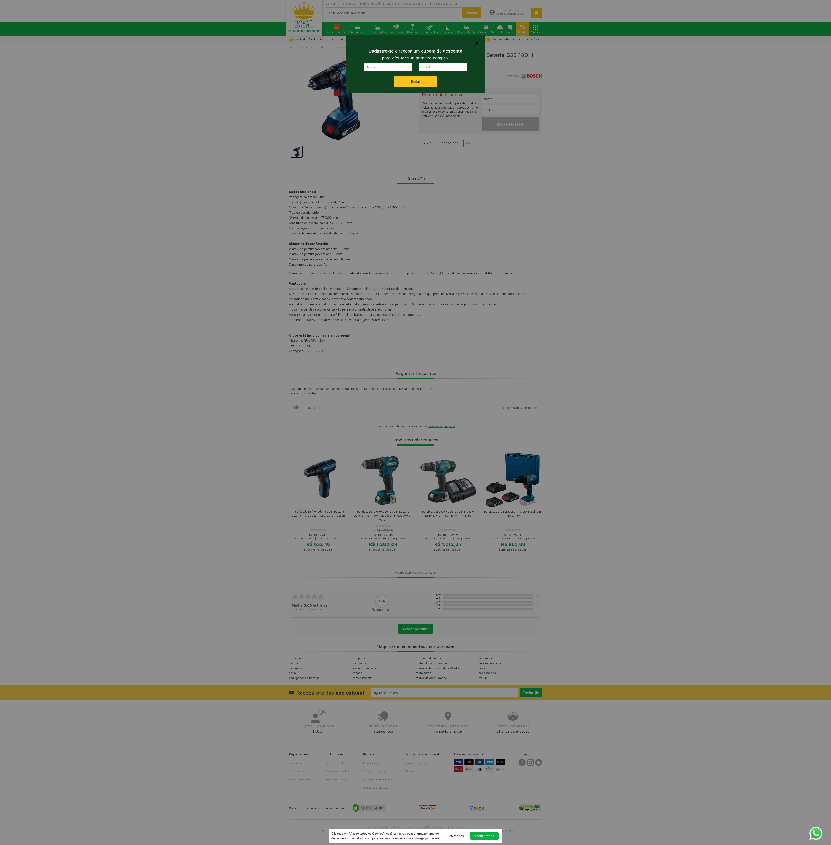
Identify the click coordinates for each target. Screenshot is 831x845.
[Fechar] (476, 43)
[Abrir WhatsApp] (815, 833)
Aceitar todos (484, 836)
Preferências (455, 835)
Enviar (415, 81)
